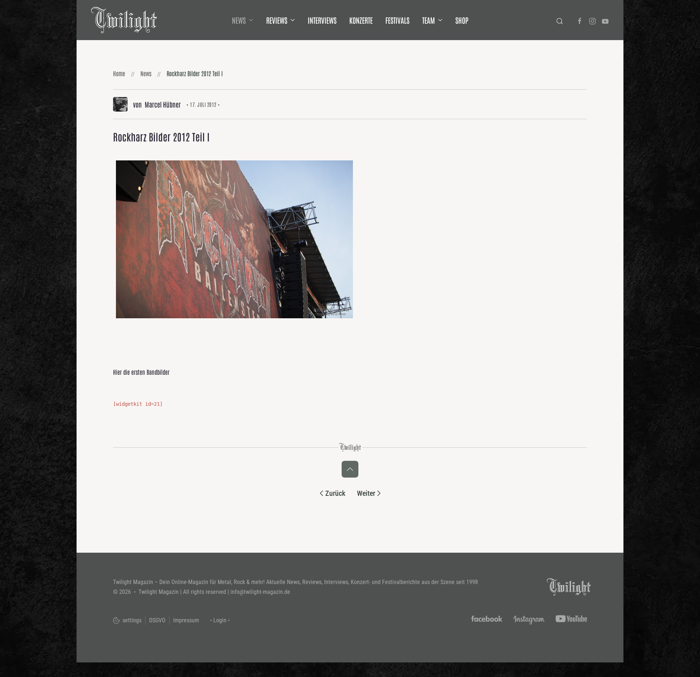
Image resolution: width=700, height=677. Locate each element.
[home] (569, 586)
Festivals (397, 20)
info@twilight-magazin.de (260, 591)
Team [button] (428, 20)
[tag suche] (559, 20)
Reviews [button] (276, 20)
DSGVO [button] (157, 620)
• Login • (220, 620)
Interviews (322, 20)
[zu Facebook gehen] (579, 20)
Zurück (335, 493)
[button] (350, 469)
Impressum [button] (186, 620)
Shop (461, 20)
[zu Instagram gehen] (592, 20)
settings (131, 620)
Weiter (366, 493)
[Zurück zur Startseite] (124, 20)
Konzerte (361, 20)
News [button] (239, 20)
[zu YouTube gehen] (605, 20)
